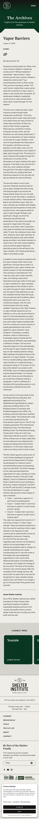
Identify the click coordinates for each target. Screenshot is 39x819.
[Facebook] (4, 769)
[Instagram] (11, 769)
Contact (7, 736)
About (6, 732)
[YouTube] (8, 769)
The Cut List (8, 728)
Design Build (9, 720)
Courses (7, 716)
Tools (6, 724)
